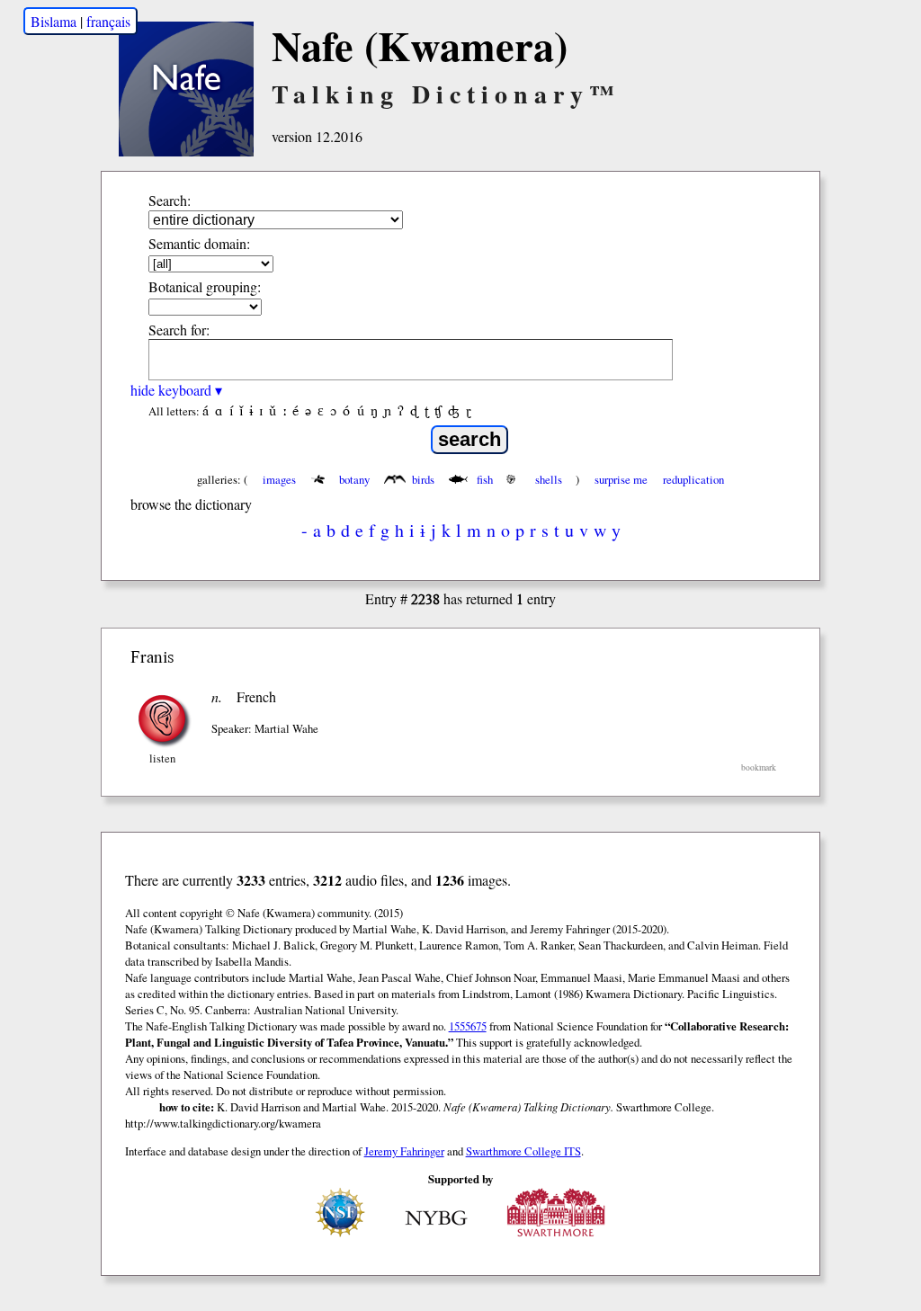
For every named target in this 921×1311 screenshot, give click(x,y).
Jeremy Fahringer (404, 1151)
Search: (169, 200)
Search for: (179, 329)
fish (485, 479)
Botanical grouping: (204, 286)
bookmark (758, 767)
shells (548, 479)
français (108, 21)
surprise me (621, 479)
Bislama (53, 21)
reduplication (693, 479)
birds (423, 479)
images (279, 479)
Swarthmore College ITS (523, 1151)
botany (354, 479)
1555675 (468, 1026)
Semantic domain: (199, 243)
